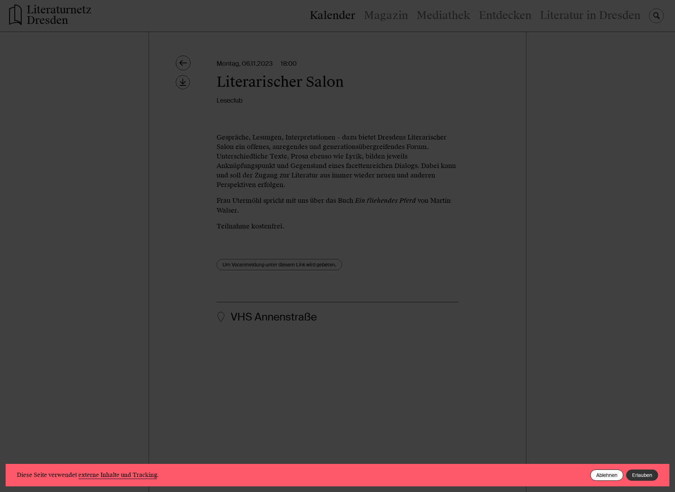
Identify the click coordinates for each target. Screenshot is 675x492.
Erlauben (642, 475)
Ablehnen (606, 475)
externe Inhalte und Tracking (117, 475)
